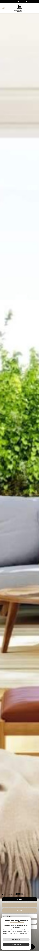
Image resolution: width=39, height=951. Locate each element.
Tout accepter (16, 944)
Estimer (19, 910)
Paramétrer (16, 939)
